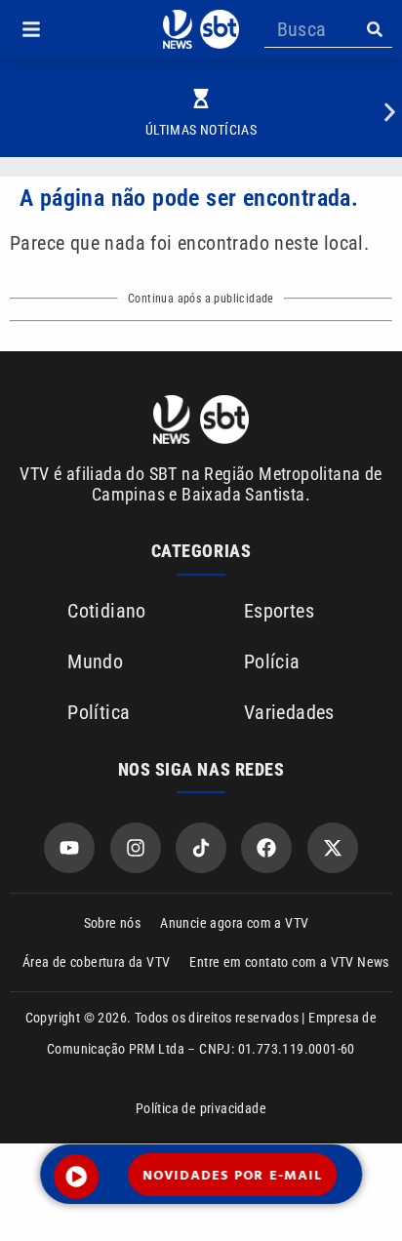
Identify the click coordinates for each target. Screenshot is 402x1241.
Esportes (279, 610)
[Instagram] (135, 847)
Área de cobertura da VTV (96, 962)
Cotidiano (106, 610)
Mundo (95, 661)
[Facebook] (266, 847)
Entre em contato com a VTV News (288, 962)
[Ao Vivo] (76, 1176)
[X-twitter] (332, 847)
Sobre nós (112, 923)
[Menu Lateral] (31, 29)
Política (98, 712)
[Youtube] (69, 847)
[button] (31, 29)
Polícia (272, 661)
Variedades (289, 712)
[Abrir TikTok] (201, 847)
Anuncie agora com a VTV (234, 923)
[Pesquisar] (374, 29)
